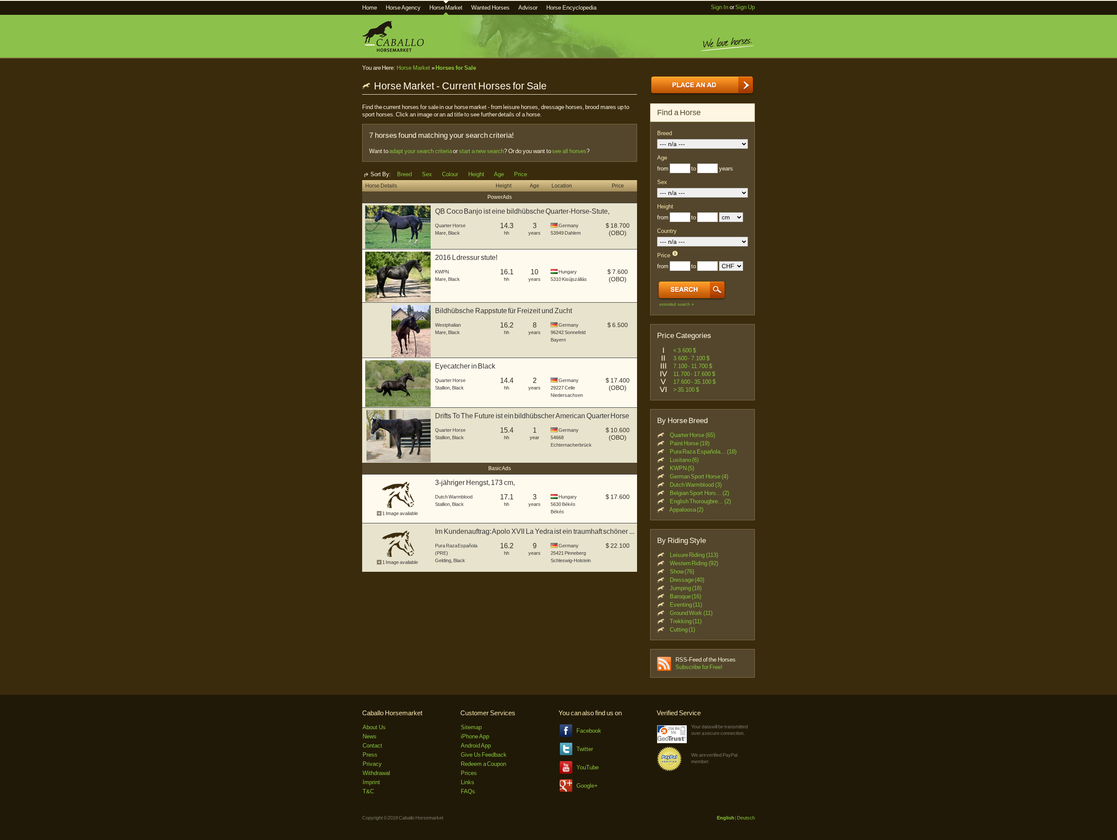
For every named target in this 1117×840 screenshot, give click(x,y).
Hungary (567, 271)
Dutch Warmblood (454, 496)
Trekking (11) (686, 621)
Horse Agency (403, 7)
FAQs (468, 791)
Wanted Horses (490, 7)
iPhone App (475, 736)
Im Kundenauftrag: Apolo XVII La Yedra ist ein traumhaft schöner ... (534, 531)
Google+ (587, 785)
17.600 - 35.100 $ (694, 382)
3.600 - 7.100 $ (691, 358)
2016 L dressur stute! (466, 257)
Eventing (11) (686, 604)
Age (499, 174)
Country (667, 231)
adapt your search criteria (420, 151)
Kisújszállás (574, 279)
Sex (427, 174)
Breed (404, 174)
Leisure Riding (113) (694, 555)
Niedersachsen (567, 395)
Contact (372, 745)
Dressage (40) (687, 580)
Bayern (558, 339)
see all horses (569, 151)
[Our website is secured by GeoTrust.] (672, 741)
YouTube (587, 767)
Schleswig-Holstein (571, 560)
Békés (569, 504)
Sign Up (745, 7)
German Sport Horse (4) (699, 476)
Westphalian (448, 325)
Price (520, 174)
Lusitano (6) (684, 460)
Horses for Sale (455, 68)
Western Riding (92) (694, 563)
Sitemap (471, 727)
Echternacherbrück (571, 444)
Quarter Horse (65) (692, 435)
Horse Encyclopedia (571, 7)
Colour (450, 174)
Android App (476, 745)
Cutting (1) (683, 629)
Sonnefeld (575, 332)
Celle (570, 387)
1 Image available (400, 513)
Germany (568, 225)
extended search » (676, 304)
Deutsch (746, 817)
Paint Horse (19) (689, 443)
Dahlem (573, 233)
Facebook (588, 730)
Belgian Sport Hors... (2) (699, 493)
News (370, 736)
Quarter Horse (450, 225)
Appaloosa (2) (686, 509)
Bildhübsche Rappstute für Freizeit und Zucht (503, 310)
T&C (368, 791)
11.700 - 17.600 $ (694, 374)
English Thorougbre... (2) (700, 501)
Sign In (719, 7)
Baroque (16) (686, 596)
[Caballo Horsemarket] (393, 50)
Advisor (528, 7)
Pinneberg (575, 553)
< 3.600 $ (684, 350)
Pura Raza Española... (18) (703, 451)
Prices (469, 773)
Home (369, 7)
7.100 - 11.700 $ (692, 366)
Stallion (442, 387)
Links (467, 782)
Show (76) (682, 571)
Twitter (584, 749)
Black (454, 233)
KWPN (442, 271)
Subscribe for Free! (699, 667)
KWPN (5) (682, 468)
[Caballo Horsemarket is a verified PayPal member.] (669, 769)
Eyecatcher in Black (465, 366)
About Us (374, 727)
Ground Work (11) (691, 613)
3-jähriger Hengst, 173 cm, (475, 482)
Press (370, 754)
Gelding (443, 560)
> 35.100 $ (686, 389)
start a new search (481, 151)
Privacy (372, 764)
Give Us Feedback (484, 754)
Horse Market (446, 7)
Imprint (371, 782)
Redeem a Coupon (483, 764)
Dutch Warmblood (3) (696, 484)
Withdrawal (376, 773)
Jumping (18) (686, 588)
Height (476, 174)
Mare (440, 233)
